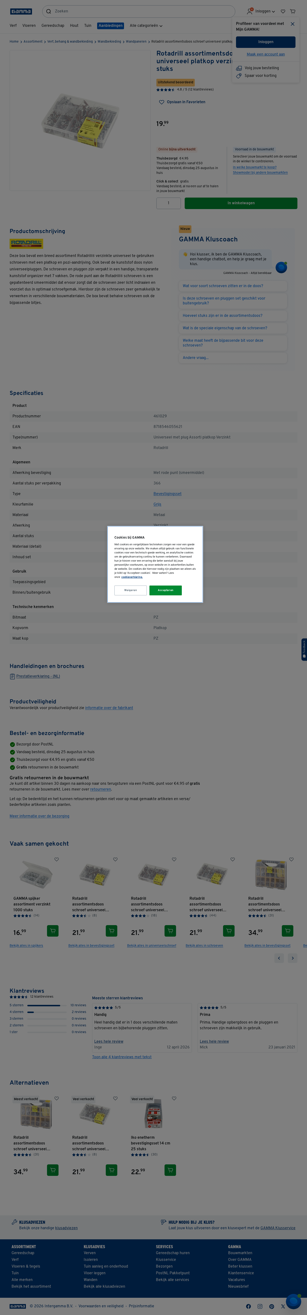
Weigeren (130, 590)
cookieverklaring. (132, 577)
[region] (155, 564)
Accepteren (166, 590)
